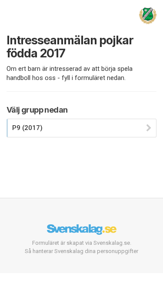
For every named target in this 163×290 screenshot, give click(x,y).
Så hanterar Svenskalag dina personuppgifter (81, 251)
